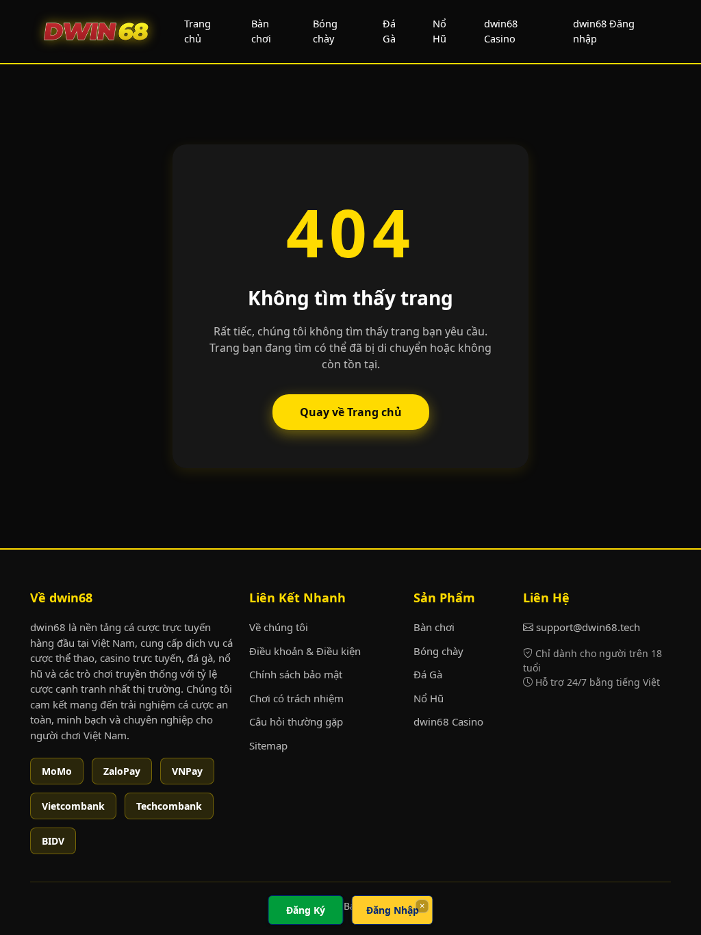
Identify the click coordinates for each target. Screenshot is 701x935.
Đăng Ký (305, 910)
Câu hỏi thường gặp (296, 721)
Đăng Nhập (392, 910)
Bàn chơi (261, 30)
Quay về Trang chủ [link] (351, 412)
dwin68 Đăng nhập (604, 30)
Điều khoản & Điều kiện (305, 651)
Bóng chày (325, 30)
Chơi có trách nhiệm (296, 698)
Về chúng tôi (278, 627)
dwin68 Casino (501, 30)
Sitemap (268, 745)
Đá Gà (389, 30)
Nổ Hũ (439, 30)
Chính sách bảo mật (295, 674)
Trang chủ (197, 30)
